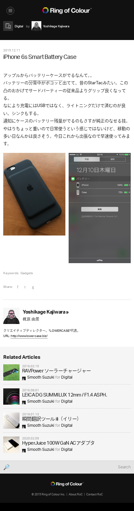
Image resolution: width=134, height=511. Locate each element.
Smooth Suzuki (40, 377)
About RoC (76, 494)
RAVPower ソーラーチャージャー (56, 371)
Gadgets (26, 273)
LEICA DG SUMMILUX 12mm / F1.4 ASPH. (64, 395)
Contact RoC (94, 494)
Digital (67, 377)
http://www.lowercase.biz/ (29, 336)
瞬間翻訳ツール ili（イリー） (51, 419)
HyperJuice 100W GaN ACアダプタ (58, 443)
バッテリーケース (45, 75)
